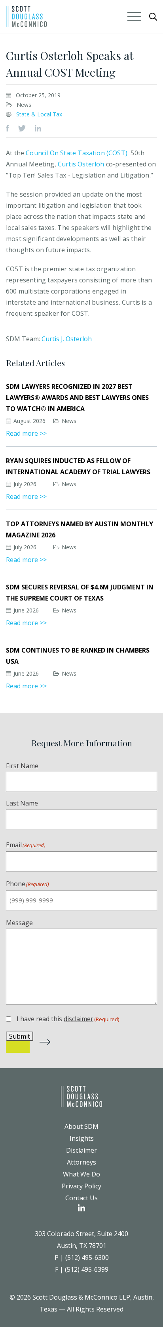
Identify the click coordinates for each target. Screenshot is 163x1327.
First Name (22, 765)
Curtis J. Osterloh (67, 338)
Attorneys (81, 1162)
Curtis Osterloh (81, 164)
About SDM (81, 1126)
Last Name (22, 803)
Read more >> (26, 433)
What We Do (81, 1174)
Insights (82, 1138)
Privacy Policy (81, 1186)
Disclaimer (81, 1150)
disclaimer (78, 1018)
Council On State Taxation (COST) (77, 153)
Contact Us (81, 1198)
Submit (19, 1036)
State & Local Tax (39, 114)
